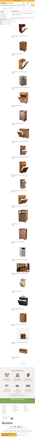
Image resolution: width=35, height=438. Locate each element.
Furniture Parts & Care (3, 17)
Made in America (4, 410)
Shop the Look (25, 407)
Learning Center (14, 406)
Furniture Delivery (4, 413)
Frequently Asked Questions (16, 409)
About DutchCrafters (4, 406)
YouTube (6, 423)
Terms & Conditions (4, 411)
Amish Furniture (3, 16)
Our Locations (3, 408)
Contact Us (3, 407)
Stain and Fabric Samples (26, 410)
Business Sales (3, 409)
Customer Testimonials (15, 410)
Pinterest (8, 423)
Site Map (24, 411)
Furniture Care (14, 411)
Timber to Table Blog (15, 407)
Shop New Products (25, 409)
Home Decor (2, 15)
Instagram (10, 423)
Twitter (4, 423)
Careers (3, 414)
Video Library (14, 408)
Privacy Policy (3, 412)
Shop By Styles (25, 406)
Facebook (3, 423)
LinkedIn (11, 423)
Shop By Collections (25, 408)
